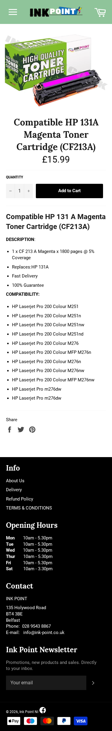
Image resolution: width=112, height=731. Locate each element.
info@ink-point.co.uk (44, 632)
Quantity (14, 177)
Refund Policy (19, 499)
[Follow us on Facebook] (42, 710)
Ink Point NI (28, 712)
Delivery (14, 489)
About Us (15, 480)
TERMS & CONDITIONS (29, 508)
